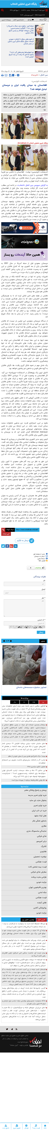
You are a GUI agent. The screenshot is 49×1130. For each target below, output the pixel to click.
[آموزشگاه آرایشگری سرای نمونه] (24, 255)
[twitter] (3, 546)
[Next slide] (4, 641)
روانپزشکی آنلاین (39, 907)
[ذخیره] (10, 75)
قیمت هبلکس (41, 861)
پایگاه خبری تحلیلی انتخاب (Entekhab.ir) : (32, 143)
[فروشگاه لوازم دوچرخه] (24, 242)
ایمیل (43, 589)
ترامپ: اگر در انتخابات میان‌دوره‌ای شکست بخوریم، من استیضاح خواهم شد (23, 761)
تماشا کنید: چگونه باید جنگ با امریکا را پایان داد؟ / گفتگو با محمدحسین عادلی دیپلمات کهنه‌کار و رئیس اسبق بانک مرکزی (20, 29)
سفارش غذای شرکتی (38, 872)
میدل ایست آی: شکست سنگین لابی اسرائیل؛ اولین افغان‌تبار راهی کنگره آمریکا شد (23, 954)
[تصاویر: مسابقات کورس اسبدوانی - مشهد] (24, 665)
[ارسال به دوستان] (6, 75)
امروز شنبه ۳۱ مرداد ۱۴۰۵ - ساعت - (32, 10)
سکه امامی (42, 892)
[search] (2, 10)
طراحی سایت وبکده (38, 877)
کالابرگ (43, 846)
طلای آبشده (41, 902)
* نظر (43, 598)
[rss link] (16, 1029)
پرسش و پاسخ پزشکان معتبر (35, 790)
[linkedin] (15, 546)
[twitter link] (7, 1029)
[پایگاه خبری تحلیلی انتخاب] (43, 4)
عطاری (43, 825)
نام (44, 580)
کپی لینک (6, 533)
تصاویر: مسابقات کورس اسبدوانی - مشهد (29, 687)
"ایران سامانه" (14, 1045)
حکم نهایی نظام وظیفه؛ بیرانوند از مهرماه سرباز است (28, 780)
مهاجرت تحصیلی (40, 856)
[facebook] (7, 546)
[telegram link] (12, 1029)
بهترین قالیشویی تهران (37, 887)
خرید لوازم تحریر (40, 805)
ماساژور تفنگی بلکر (39, 820)
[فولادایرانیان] (24, 228)
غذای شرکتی (41, 836)
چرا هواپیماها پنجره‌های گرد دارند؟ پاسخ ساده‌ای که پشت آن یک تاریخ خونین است (21, 54)
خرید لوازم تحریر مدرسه (37, 795)
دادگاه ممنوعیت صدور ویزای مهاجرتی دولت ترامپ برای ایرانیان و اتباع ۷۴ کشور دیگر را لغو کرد (23, 1002)
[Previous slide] (11, 641)
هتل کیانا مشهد (40, 815)
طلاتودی (43, 851)
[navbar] (46, 10)
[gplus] (11, 546)
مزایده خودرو (41, 882)
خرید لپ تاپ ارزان (39, 810)
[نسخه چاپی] (2, 75)
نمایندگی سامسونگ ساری (36, 831)
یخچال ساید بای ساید (37, 800)
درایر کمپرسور (41, 841)
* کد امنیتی (41, 620)
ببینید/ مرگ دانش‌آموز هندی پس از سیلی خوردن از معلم (26, 756)
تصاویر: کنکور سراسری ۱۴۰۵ (36, 766)
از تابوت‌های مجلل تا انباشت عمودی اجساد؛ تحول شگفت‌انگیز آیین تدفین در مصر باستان (21, 41)
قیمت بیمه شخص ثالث (37, 866)
